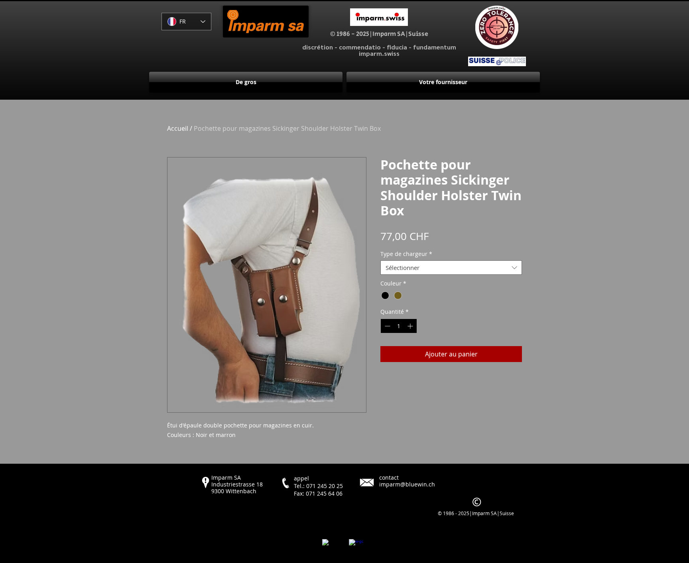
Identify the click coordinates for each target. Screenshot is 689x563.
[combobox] (451, 267)
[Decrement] (387, 326)
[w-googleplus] (356, 546)
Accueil (177, 128)
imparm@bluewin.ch (407, 484)
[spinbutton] (399, 326)
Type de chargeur (406, 254)
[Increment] (411, 326)
